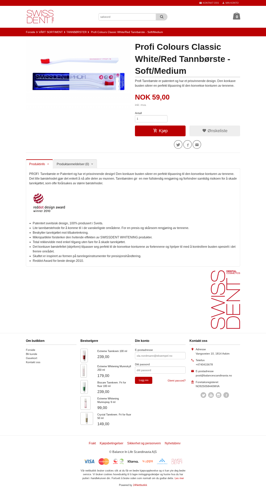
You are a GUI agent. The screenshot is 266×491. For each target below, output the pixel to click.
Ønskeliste (216, 130)
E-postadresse (144, 349)
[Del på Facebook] (187, 144)
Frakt (92, 443)
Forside (30, 32)
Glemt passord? (177, 380)
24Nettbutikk (140, 485)
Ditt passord (142, 364)
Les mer (179, 478)
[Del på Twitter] (178, 144)
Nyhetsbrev (173, 443)
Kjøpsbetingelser (111, 443)
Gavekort (31, 358)
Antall (138, 113)
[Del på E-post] (197, 144)
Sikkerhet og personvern (144, 443)
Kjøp (163, 130)
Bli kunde (31, 354)
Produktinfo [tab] (37, 164)
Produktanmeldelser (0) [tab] (73, 164)
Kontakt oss (33, 362)
